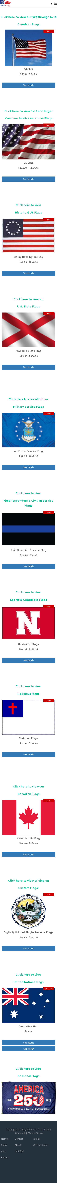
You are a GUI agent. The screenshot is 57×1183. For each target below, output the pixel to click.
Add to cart (28, 1049)
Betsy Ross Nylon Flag (28, 257)
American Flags (28, 24)
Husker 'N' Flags (28, 644)
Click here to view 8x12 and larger (28, 111)
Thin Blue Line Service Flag (28, 550)
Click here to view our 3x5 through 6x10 (28, 17)
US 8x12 (29, 162)
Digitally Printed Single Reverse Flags (28, 932)
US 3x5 (28, 68)
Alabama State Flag (28, 351)
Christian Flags (28, 738)
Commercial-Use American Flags (28, 118)
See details (28, 85)
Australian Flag (28, 1026)
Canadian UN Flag (28, 838)
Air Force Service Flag (28, 451)
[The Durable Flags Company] (5, 3)
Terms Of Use (35, 1133)
